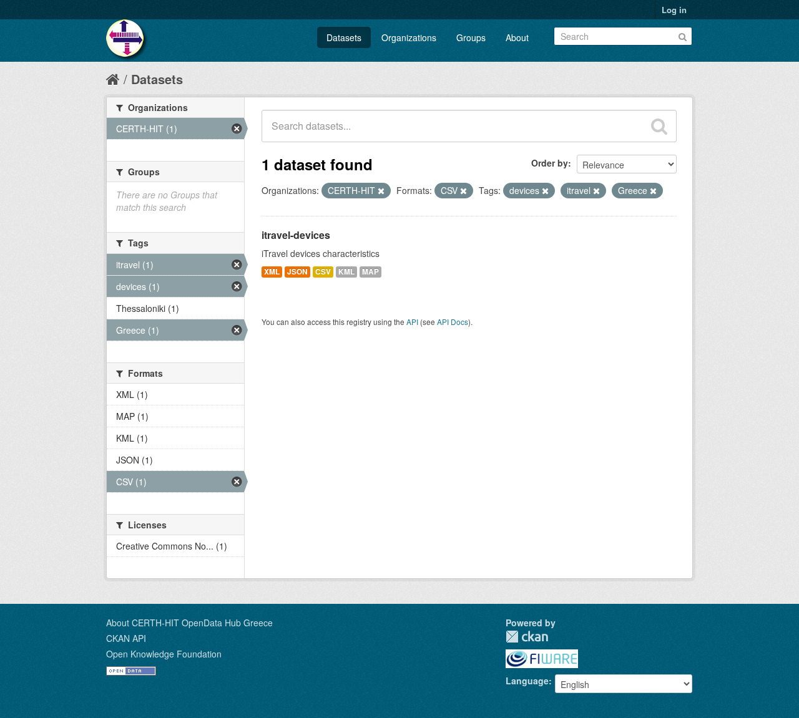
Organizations (408, 37)
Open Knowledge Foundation (164, 654)
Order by (549, 163)
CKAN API (126, 638)
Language (527, 680)
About (517, 37)
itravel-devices (296, 235)
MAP (370, 271)
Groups (471, 37)
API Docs (452, 321)
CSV (323, 271)
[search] (659, 126)
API (412, 321)
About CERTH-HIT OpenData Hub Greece (189, 622)
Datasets (343, 37)
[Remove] (381, 191)
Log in (674, 10)
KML (346, 271)
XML (272, 271)
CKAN (527, 636)
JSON (297, 271)
